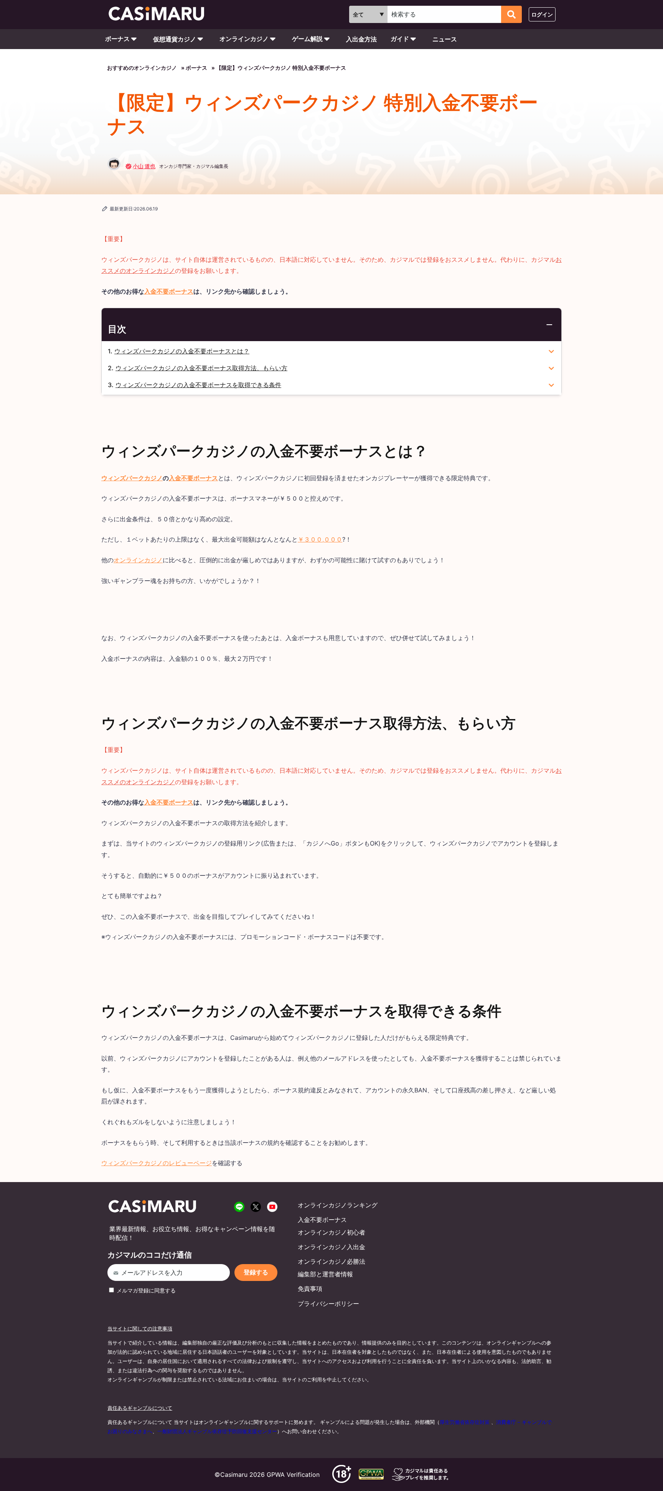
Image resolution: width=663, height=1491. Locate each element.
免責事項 (310, 1288)
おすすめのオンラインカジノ (142, 67)
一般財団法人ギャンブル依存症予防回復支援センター (217, 1431)
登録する (256, 1272)
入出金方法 (361, 39)
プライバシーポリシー (328, 1303)
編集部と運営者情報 (325, 1274)
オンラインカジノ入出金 (331, 1247)
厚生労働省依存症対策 (465, 1422)
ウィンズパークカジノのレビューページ (156, 1163)
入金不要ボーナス (168, 291)
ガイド (400, 39)
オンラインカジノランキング (338, 1205)
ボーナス (117, 39)
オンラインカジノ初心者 (331, 1232)
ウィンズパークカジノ (132, 478)
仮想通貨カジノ (174, 39)
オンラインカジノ (244, 39)
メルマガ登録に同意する (145, 1290)
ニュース (444, 39)
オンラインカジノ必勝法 (331, 1261)
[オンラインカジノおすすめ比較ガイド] (159, 14)
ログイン (542, 14)
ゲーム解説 (307, 39)
